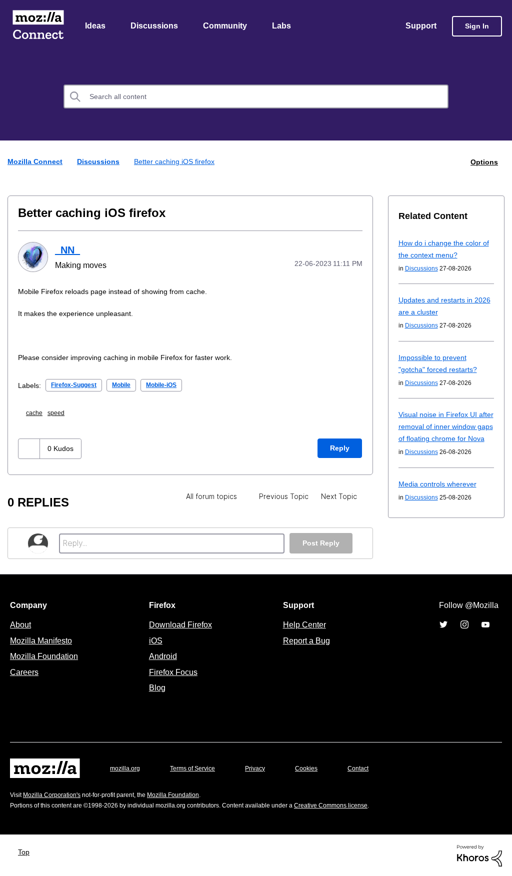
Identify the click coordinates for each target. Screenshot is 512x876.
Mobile (131, 384)
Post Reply (320, 542)
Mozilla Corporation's (56, 794)
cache (37, 412)
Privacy (265, 768)
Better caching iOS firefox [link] (178, 162)
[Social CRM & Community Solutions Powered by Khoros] (479, 854)
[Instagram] (464, 624)
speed (60, 412)
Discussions (156, 27)
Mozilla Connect (38, 26)
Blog (155, 687)
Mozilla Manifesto (43, 640)
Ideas (95, 27)
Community (227, 27)
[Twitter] (443, 624)
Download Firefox (180, 624)
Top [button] (26, 851)
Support (420, 27)
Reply (340, 448)
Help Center (302, 624)
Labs (284, 27)
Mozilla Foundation (45, 655)
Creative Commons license (361, 804)
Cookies (318, 768)
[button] (30, 448)
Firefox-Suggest (78, 384)
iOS (153, 640)
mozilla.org (126, 768)
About (21, 624)
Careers (24, 671)
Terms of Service (198, 768)
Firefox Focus (172, 671)
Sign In (477, 26)
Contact (372, 768)
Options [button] (483, 162)
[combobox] (256, 98)
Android (161, 655)
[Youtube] (485, 624)
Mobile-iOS (176, 384)
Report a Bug (305, 640)
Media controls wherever (440, 496)
